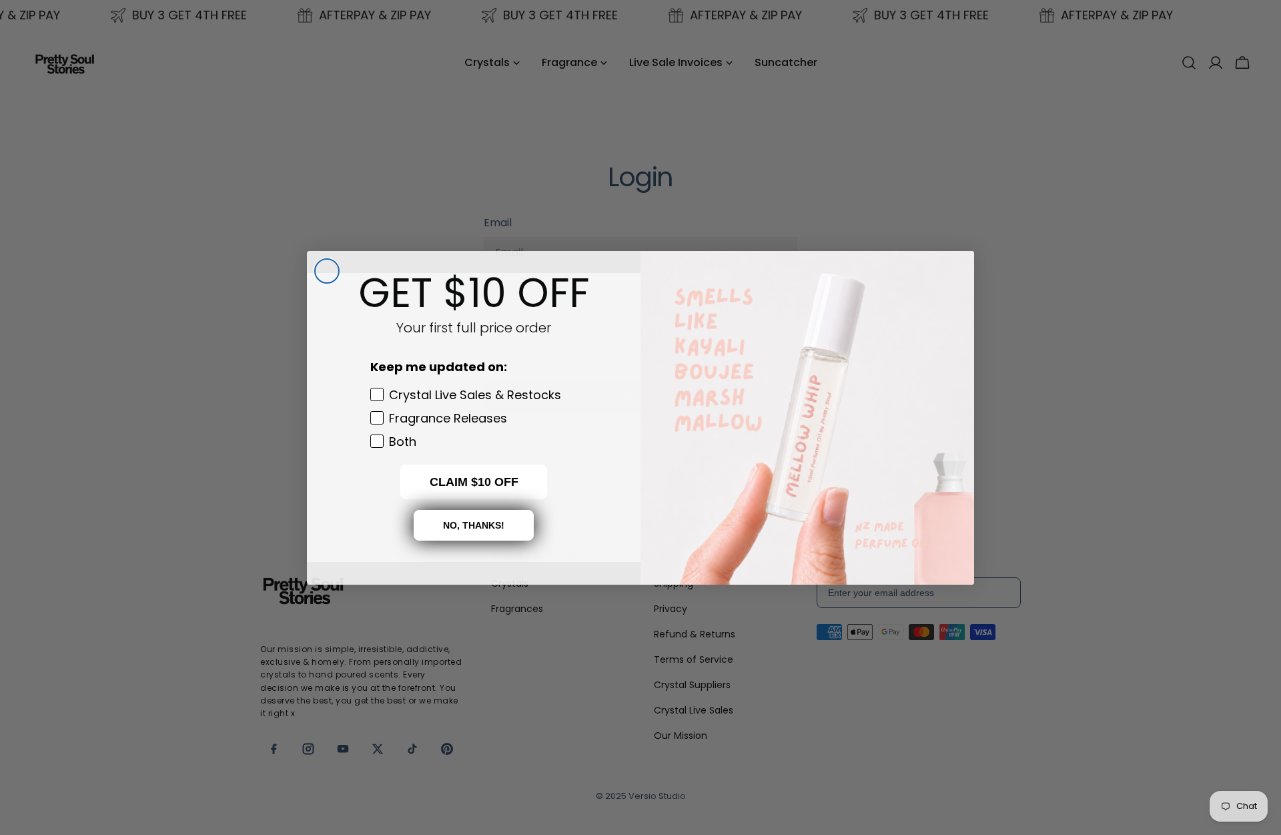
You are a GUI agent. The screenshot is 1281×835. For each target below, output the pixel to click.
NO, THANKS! (473, 525)
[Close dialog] (327, 271)
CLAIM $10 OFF (474, 482)
